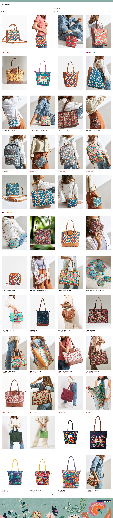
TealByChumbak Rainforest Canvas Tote (64, 130)
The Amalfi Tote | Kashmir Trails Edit (64, 330)
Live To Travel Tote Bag (61, 490)
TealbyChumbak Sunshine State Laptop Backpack (94, 170)
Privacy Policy (63, 504)
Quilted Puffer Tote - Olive (6, 450)
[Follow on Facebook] (2, 504)
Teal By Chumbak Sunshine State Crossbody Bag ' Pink (38, 130)
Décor (69, 4)
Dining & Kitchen (51, 4)
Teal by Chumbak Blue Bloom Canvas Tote (37, 209)
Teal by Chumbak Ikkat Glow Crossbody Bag (37, 49)
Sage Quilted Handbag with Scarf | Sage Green (37, 450)
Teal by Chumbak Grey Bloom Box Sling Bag (37, 170)
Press (62, 502)
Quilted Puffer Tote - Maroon (63, 411)
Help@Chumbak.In (7, 502)
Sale (32, 4)
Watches (64, 4)
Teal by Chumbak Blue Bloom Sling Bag (8, 130)
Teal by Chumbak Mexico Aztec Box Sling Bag (93, 209)
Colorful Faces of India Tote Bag (35, 490)
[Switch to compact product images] (4, 11)
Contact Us (45, 504)
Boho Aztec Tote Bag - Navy (34, 330)
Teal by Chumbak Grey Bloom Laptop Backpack (9, 170)
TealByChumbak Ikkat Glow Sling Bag (92, 490)
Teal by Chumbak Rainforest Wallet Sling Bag (93, 130)
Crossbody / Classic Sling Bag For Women (9, 209)
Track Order (28, 504)
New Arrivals (79, 4)
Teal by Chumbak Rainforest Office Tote (92, 371)
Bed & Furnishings (58, 4)
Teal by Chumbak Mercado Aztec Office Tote (37, 411)
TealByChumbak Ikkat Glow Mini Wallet (8, 290)
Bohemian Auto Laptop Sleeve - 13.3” (8, 330)
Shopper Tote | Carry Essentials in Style (92, 49)
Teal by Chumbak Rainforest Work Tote (8, 411)
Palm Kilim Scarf (88, 411)
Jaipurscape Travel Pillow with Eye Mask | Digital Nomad (95, 290)
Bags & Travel (44, 4)
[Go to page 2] (60, 495)
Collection (73, 4)
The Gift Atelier (37, 4)
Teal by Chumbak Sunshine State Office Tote (65, 290)
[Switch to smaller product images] (3, 11)
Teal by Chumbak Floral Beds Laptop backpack (65, 170)
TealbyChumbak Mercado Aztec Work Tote (65, 371)
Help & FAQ (28, 502)
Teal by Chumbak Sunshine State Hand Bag (9, 371)
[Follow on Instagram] (4, 504)
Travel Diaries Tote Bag (6, 490)
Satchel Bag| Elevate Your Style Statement (9, 49)
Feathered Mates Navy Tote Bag (91, 450)
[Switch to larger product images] (1, 11)
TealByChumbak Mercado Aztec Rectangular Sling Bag (39, 290)
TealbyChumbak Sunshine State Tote (36, 371)
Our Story (45, 502)
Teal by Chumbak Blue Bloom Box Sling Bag (65, 209)
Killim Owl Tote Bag (61, 450)
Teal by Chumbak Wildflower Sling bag (64, 49)
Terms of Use (63, 505)
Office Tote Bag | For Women (90, 330)
